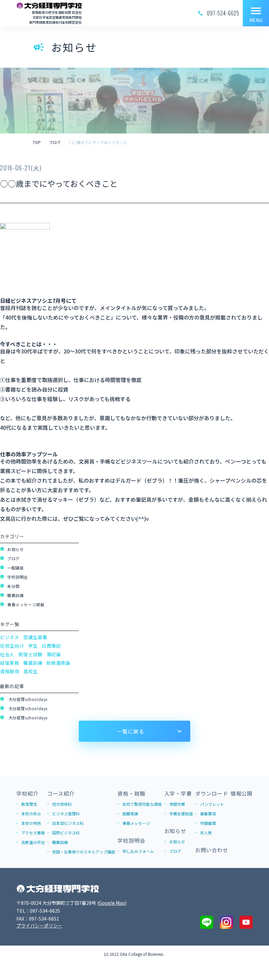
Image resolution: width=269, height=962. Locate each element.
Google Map (112, 903)
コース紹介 (60, 793)
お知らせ (15, 549)
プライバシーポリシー (39, 925)
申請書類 (208, 823)
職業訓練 (15, 595)
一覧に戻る (130, 731)
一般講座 (15, 567)
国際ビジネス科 (66, 832)
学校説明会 (17, 577)
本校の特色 (31, 823)
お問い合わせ (211, 850)
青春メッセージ (136, 823)
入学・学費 (178, 793)
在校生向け (12, 645)
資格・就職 (131, 793)
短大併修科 (62, 804)
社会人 (7, 654)
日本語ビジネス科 (68, 823)
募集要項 (208, 813)
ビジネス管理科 (66, 813)
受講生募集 (35, 637)
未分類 (13, 586)
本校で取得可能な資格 (142, 804)
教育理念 (29, 804)
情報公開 (242, 793)
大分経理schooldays (27, 699)
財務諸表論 (59, 663)
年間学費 (177, 804)
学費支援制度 (181, 813)
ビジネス (9, 637)
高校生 (30, 671)
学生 (33, 645)
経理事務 (9, 663)
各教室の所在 (33, 842)
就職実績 (130, 813)
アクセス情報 (33, 832)
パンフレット (212, 804)
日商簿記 (51, 645)
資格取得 (9, 671)
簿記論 (54, 654)
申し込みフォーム (138, 851)
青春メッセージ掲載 (25, 604)
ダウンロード (211, 793)
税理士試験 (30, 654)
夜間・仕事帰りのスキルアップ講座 (83, 851)
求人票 (206, 832)
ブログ (13, 558)
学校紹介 (27, 793)
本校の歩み (31, 813)
